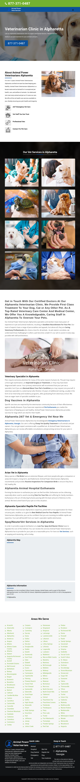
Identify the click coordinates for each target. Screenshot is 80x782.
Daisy (27, 636)
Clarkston (10, 717)
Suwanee (64, 678)
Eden (26, 660)
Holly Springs (29, 710)
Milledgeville (47, 673)
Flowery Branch (30, 681)
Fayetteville (29, 676)
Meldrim (45, 668)
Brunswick (10, 687)
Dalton (27, 641)
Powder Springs (48, 724)
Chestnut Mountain (13, 711)
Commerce (10, 722)
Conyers (27, 625)
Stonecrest (64, 673)
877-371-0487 (19, 3)
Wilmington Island (67, 716)
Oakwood (46, 694)
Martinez (46, 662)
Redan (63, 625)
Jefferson (28, 718)
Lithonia (46, 646)
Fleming (27, 678)
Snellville (64, 652)
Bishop (9, 671)
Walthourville (65, 705)
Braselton (10, 682)
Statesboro (64, 662)
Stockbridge (65, 668)
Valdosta (64, 700)
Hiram (27, 708)
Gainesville (28, 689)
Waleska (64, 702)
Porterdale (46, 721)
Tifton (63, 689)
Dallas (27, 639)
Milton (45, 676)
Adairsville (10, 628)
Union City (64, 697)
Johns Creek (29, 726)
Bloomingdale (11, 674)
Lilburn (45, 641)
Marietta (46, 660)
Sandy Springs (66, 641)
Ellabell (27, 662)
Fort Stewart (29, 686)
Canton (9, 698)
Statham (64, 665)
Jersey (27, 721)
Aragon (9, 641)
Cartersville (11, 703)
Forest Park (29, 684)
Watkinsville (65, 710)
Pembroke (46, 705)
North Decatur (48, 689)
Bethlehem (10, 669)
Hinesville (28, 705)
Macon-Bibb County (50, 657)
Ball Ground (11, 666)
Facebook (56, 779)
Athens (9, 644)
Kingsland (46, 628)
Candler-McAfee (12, 695)
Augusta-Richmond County (13, 657)
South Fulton (65, 657)
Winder (63, 718)
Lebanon (46, 639)
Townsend (64, 692)
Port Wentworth (48, 718)
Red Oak (46, 726)
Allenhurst (10, 633)
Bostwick (10, 679)
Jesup (27, 724)
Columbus (10, 719)
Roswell (63, 636)
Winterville (64, 721)
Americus (10, 639)
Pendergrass (47, 708)
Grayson (28, 697)
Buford (9, 690)
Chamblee (10, 709)
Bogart (9, 677)
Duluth (27, 652)
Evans (27, 668)
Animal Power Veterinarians (37, 779)
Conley (9, 725)
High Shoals (29, 702)
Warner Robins (66, 708)
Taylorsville (64, 684)
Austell (9, 661)
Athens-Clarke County (11, 647)
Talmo (63, 681)
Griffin (27, 700)
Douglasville (29, 646)
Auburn (9, 654)
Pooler (45, 716)
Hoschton (28, 713)
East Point (28, 657)
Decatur (27, 644)
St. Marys (64, 660)
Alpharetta (10, 636)
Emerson (28, 665)
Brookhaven (11, 685)
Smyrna (63, 649)
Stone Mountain (66, 670)
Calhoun (10, 693)
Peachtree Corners (49, 702)
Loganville (46, 649)
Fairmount (28, 670)
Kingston (46, 631)
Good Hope (29, 694)
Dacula (27, 633)
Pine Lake (46, 713)
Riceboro (64, 628)
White (63, 713)
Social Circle (65, 654)
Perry (44, 710)
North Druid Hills (48, 692)
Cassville (10, 706)
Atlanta (9, 651)
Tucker (63, 694)
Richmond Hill (66, 631)
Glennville (28, 692)
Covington (28, 628)
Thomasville (65, 686)
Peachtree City (48, 700)
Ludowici (46, 652)
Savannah (64, 644)
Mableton (46, 654)
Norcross (46, 686)
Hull (26, 716)
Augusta (64, 726)
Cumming (28, 631)
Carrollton (10, 701)
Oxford (45, 697)
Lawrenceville (47, 636)
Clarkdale (10, 714)
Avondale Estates (13, 663)
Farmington (29, 673)
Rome (63, 633)
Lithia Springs (47, 644)
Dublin (27, 649)
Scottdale (64, 646)
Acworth (10, 625)
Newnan (45, 681)
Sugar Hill (64, 676)
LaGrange (46, 633)
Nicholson (46, 684)
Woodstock (65, 724)
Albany (9, 631)
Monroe (45, 678)
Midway (45, 670)
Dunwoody (28, 654)
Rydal (63, 639)
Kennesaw (46, 625)
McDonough (47, 665)
